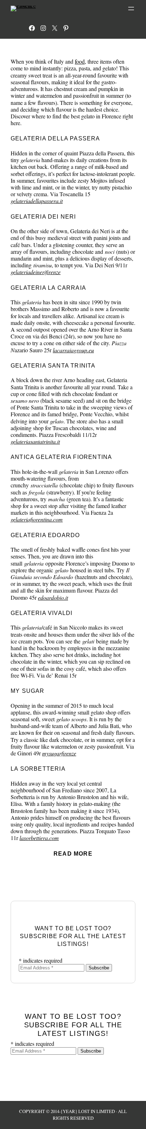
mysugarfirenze (59, 753)
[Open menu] (131, 8)
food (80, 61)
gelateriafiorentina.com (37, 519)
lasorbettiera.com (39, 837)
